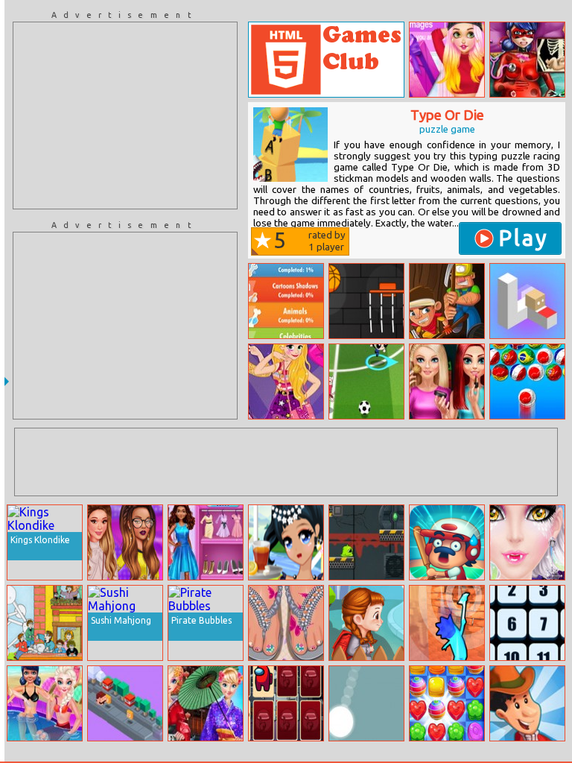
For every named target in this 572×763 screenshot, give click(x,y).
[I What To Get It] (366, 623)
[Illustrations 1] (45, 623)
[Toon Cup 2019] (366, 381)
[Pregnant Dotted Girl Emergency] (527, 60)
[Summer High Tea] (286, 542)
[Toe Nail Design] (286, 623)
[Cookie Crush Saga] (447, 703)
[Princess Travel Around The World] (206, 703)
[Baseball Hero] (447, 542)
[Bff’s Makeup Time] (447, 381)
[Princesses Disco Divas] (286, 381)
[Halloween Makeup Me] (527, 542)
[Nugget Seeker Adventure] (447, 301)
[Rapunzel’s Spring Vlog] (447, 60)
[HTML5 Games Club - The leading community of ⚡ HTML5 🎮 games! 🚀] (326, 59)
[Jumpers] (125, 703)
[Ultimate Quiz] (286, 301)
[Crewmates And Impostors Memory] (286, 703)
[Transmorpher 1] (366, 542)
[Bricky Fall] (447, 623)
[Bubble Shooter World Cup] (527, 381)
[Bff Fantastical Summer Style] (45, 703)
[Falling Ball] (366, 703)
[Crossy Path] (527, 301)
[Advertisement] (125, 115)
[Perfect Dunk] (366, 301)
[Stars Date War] (125, 542)
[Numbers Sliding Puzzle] (527, 623)
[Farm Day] (527, 703)
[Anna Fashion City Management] (206, 542)
